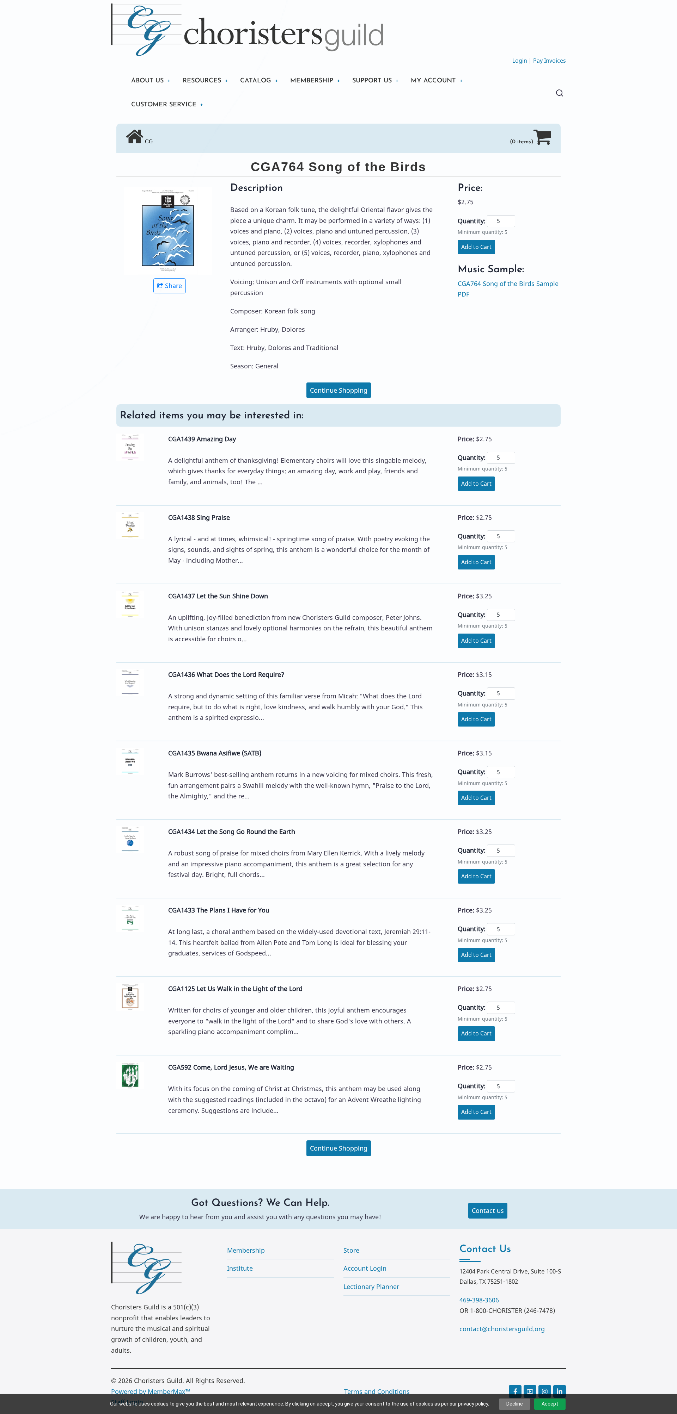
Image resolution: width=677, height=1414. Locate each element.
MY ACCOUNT (433, 81)
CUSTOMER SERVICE (163, 105)
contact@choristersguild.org (502, 1329)
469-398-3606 (479, 1300)
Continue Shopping (338, 390)
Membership (246, 1250)
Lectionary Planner (371, 1286)
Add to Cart (476, 247)
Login (519, 60)
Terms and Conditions (377, 1391)
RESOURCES (202, 81)
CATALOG (255, 81)
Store (351, 1250)
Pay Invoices (549, 60)
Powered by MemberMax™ (150, 1391)
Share (173, 285)
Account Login (364, 1268)
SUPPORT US (372, 81)
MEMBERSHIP (311, 81)
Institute (240, 1268)
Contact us (488, 1210)
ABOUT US (147, 81)
